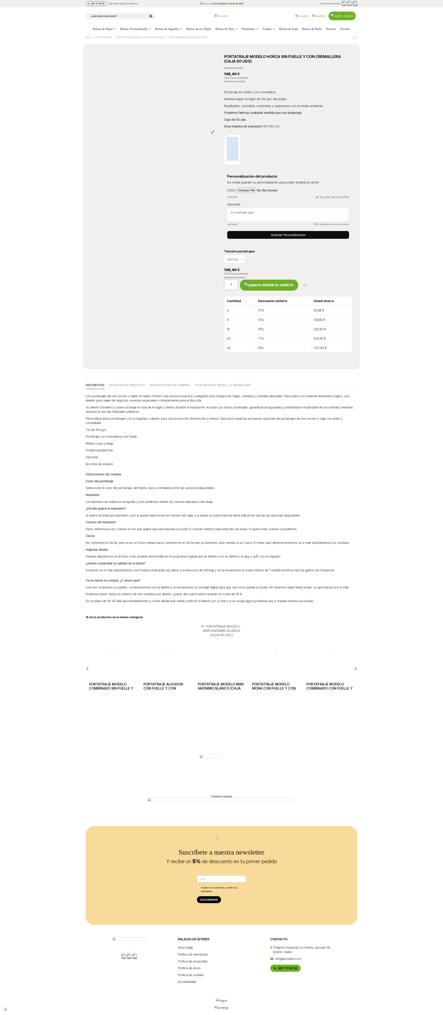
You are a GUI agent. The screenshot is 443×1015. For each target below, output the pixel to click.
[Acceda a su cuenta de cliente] (302, 16)
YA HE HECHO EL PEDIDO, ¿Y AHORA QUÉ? (222, 385)
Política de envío (189, 968)
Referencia (229, 68)
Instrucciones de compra (170, 385)
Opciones (233, 204)
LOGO (231, 190)
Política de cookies (191, 975)
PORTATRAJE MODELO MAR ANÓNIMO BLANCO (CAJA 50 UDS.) (221, 688)
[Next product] (356, 37)
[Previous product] (354, 37)
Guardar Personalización (288, 235)
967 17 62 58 (97, 3)
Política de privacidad (192, 961)
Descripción (95, 385)
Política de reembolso (193, 954)
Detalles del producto (127, 385)
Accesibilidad (187, 982)
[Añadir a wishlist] (305, 285)
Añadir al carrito (277, 285)
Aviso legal (185, 947)
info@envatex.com (287, 959)
